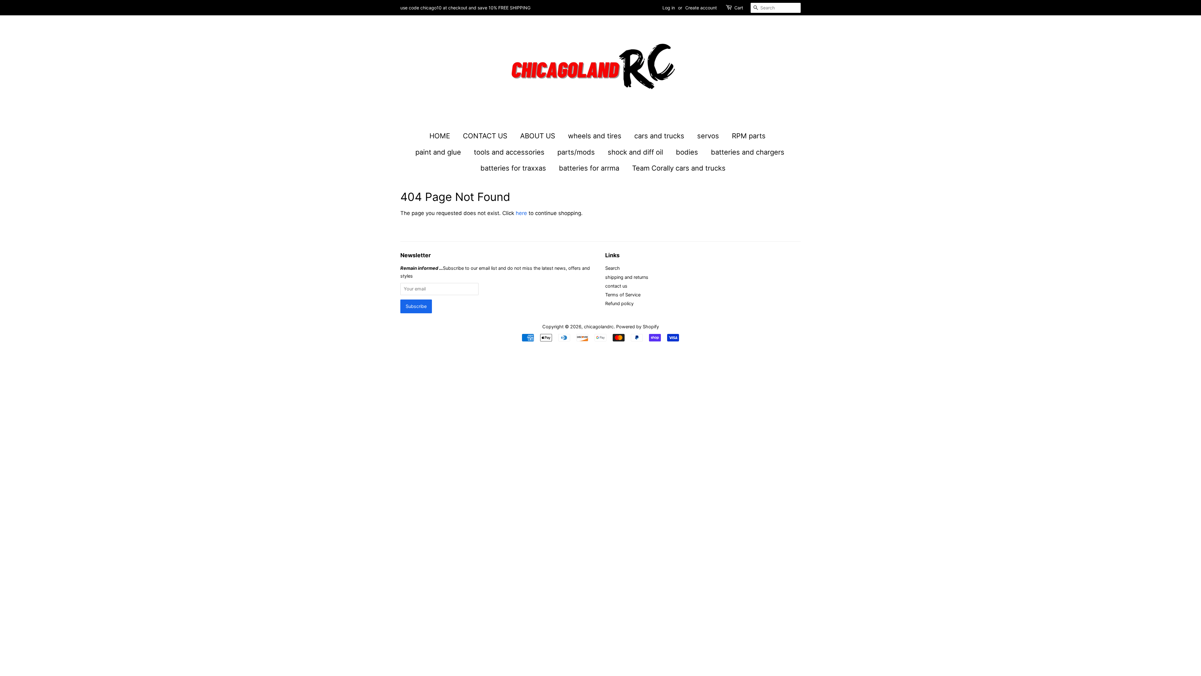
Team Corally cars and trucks (679, 168)
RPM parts (749, 136)
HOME (439, 136)
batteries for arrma (589, 168)
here (521, 213)
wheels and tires (594, 136)
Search (612, 268)
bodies (687, 152)
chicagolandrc (599, 326)
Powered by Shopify (637, 326)
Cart (738, 7)
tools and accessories (509, 152)
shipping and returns (626, 277)
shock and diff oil (635, 152)
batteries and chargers (747, 152)
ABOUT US (537, 136)
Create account (701, 7)
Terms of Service (623, 294)
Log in (668, 7)
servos (708, 136)
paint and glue (438, 152)
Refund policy (619, 303)
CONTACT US (485, 136)
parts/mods (576, 152)
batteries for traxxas (513, 168)
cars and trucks (659, 136)
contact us (616, 286)
